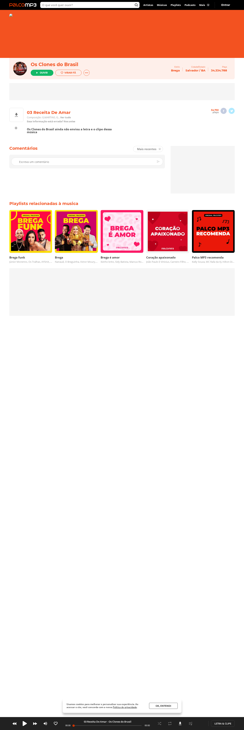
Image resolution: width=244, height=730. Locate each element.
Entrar (225, 5)
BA (203, 70)
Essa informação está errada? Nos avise (51, 121)
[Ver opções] (86, 73)
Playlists (176, 5)
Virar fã (70, 72)
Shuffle (159, 723)
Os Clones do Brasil (54, 64)
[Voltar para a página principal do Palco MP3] (23, 5)
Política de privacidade (125, 707)
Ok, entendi (163, 705)
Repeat (170, 723)
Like (56, 723)
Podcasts (190, 5)
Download (180, 723)
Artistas (148, 5)
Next (35, 723)
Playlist (190, 723)
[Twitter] (232, 111)
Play (25, 723)
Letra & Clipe (222, 723)
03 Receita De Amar (95, 721)
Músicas (162, 5)
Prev (14, 723)
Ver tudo (65, 117)
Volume (45, 723)
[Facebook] (224, 111)
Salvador (191, 70)
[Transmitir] (201, 723)
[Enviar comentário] (158, 161)
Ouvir (44, 72)
